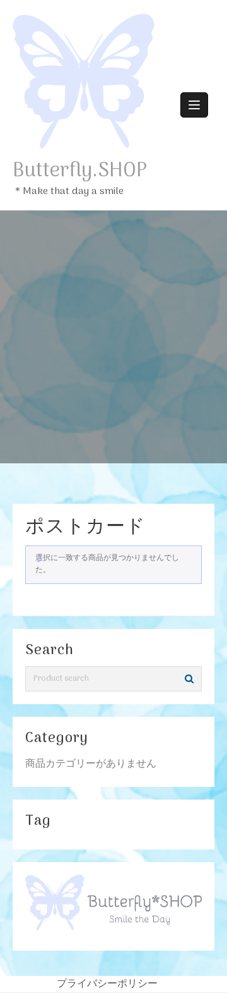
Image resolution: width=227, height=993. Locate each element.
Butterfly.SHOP (80, 171)
